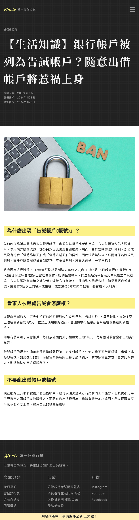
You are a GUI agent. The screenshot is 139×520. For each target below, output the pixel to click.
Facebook (99, 499)
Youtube (98, 493)
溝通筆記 (10, 487)
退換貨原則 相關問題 (63, 499)
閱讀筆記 (10, 506)
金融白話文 (12, 499)
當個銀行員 (10, 29)
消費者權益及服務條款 (64, 493)
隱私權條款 (56, 506)
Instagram (99, 487)
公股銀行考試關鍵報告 (64, 487)
